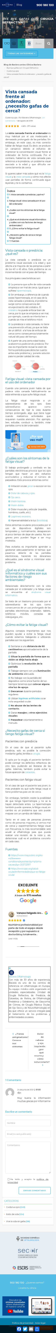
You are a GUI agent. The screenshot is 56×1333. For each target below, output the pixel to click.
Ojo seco (15, 497)
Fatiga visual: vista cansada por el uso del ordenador (27, 202)
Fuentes (15, 241)
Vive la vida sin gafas (16, 1221)
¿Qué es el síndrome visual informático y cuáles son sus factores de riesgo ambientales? (27, 222)
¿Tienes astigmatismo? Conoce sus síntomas (20, 1040)
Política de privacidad (22, 1323)
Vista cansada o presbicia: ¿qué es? (28, 194)
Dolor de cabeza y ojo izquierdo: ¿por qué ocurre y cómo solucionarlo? (42, 1048)
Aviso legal (40, 1323)
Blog (19, 4)
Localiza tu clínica (27, 1288)
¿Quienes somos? (35, 1282)
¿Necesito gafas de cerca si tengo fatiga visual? (25, 236)
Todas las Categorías (21, 53)
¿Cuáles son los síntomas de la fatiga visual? (27, 211)
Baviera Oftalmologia (31, 117)
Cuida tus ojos (13, 1207)
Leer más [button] (13, 938)
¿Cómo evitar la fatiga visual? (25, 228)
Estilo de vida (12, 1214)
